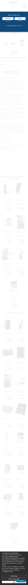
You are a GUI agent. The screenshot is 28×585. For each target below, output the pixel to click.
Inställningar (14, 576)
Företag (8, 18)
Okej (14, 582)
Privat (20, 18)
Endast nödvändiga (14, 579)
